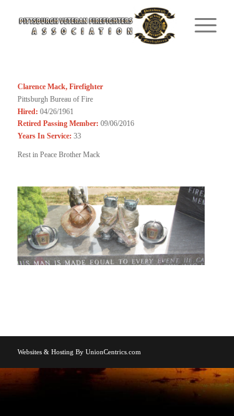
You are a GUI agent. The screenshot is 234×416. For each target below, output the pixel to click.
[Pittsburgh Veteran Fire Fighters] (97, 25)
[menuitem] (199, 25)
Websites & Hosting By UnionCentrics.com (79, 352)
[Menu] (199, 25)
